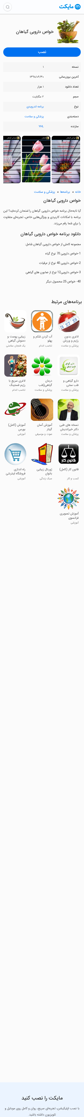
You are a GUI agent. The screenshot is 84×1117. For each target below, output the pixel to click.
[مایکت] (70, 9)
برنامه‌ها (65, 192)
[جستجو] (7, 7)
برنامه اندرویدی (35, 106)
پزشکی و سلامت (34, 116)
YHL (41, 126)
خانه (78, 192)
